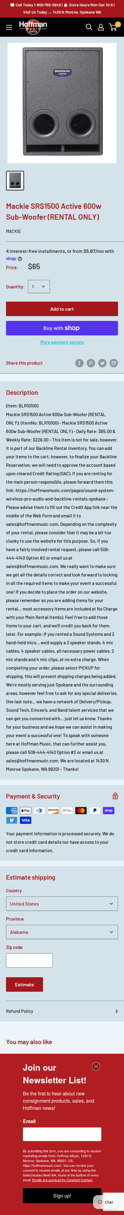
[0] (113, 27)
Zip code (14, 947)
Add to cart (62, 309)
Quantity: (15, 286)
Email (29, 1121)
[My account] (101, 27)
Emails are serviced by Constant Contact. (62, 1179)
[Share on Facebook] (79, 362)
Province (15, 918)
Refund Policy (19, 1011)
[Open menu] (9, 27)
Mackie (13, 231)
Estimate (24, 984)
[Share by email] (114, 362)
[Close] (96, 1066)
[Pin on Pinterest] (91, 362)
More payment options (62, 342)
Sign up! (62, 1195)
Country (14, 890)
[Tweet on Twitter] (102, 362)
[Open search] (89, 27)
